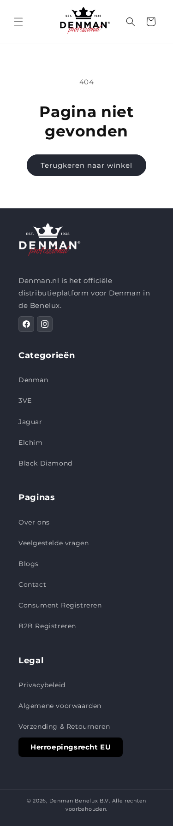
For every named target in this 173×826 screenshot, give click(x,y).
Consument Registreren (60, 605)
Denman (33, 380)
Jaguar (30, 422)
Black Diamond (45, 463)
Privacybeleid (42, 685)
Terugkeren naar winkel (86, 165)
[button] (18, 22)
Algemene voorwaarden (59, 706)
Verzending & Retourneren (64, 726)
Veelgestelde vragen (53, 543)
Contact (32, 584)
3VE (25, 400)
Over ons (34, 522)
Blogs (28, 564)
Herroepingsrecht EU (70, 747)
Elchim (30, 442)
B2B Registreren (47, 626)
